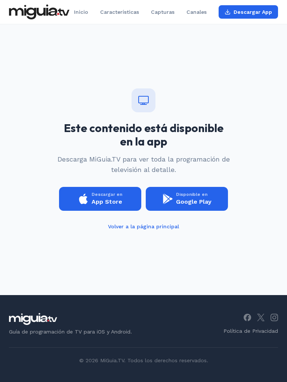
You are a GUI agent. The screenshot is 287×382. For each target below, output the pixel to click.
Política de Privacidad (250, 331)
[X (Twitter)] (261, 317)
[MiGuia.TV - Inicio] (39, 11)
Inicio (81, 12)
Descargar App (253, 12)
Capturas (163, 12)
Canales (196, 12)
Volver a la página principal (143, 226)
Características (119, 12)
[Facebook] (247, 317)
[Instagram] (274, 317)
